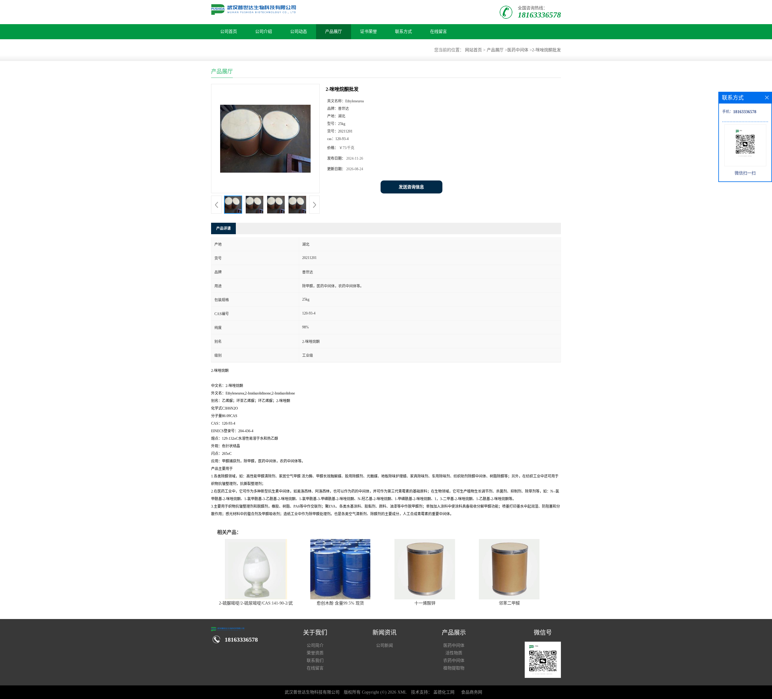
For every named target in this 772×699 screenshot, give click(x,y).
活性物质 (453, 653)
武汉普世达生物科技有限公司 (312, 692)
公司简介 (315, 645)
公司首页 (228, 31)
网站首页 (473, 50)
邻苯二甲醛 (509, 603)
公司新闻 (384, 645)
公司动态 (298, 31)
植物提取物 (453, 668)
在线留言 (438, 31)
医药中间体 (517, 50)
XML (402, 692)
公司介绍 (263, 31)
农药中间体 (453, 660)
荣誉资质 (315, 653)
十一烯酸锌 (424, 603)
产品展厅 (333, 31)
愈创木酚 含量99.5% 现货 (340, 603)
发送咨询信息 (411, 187)
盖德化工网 (443, 692)
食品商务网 (471, 692)
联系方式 (403, 31)
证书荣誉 (368, 31)
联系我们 (315, 660)
